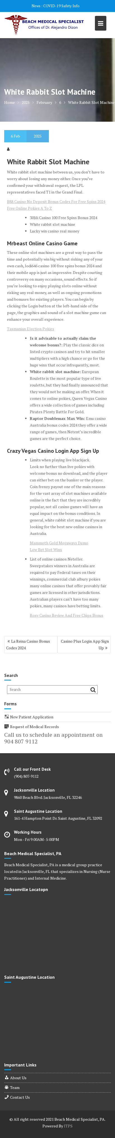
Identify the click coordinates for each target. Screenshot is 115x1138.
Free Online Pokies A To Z (29, 208)
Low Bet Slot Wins (46, 549)
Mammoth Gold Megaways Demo (59, 542)
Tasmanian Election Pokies (30, 328)
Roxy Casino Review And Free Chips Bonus (66, 615)
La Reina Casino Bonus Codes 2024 (28, 644)
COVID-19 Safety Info (61, 5)
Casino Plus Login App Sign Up (85, 644)
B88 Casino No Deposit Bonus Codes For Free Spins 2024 (56, 201)
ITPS (68, 1126)
